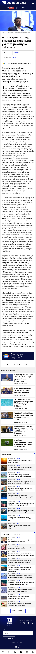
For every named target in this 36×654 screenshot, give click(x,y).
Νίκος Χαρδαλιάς (18, 365)
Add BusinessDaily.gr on (18, 63)
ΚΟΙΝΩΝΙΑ (17, 52)
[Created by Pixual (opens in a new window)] (18, 646)
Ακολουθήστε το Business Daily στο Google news (18, 356)
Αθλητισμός (28, 365)
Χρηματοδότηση (7, 365)
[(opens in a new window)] (3, 652)
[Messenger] (21, 652)
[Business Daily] (14, 2)
